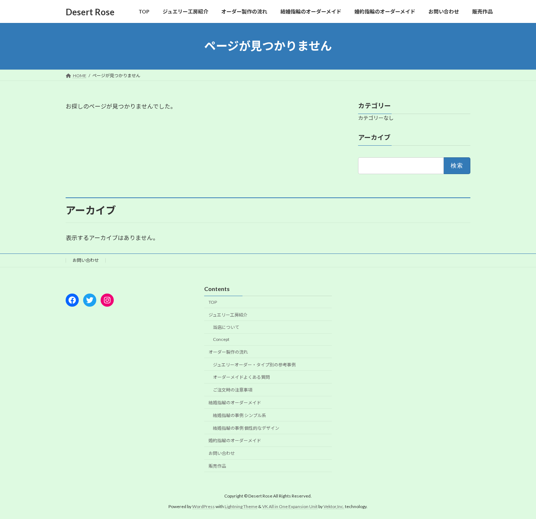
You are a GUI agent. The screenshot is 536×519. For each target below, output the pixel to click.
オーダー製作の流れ (228, 352)
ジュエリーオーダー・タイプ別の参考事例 (254, 364)
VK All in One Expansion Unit (290, 506)
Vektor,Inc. (333, 506)
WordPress (203, 506)
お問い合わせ (86, 260)
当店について (226, 327)
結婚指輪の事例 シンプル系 (239, 415)
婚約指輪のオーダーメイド (235, 440)
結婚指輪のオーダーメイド (235, 402)
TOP (213, 302)
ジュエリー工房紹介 (228, 314)
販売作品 (217, 466)
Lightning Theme (241, 506)
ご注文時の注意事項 (232, 390)
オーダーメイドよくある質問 (241, 377)
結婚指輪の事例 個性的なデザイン (246, 427)
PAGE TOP (517, 496)
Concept (221, 339)
